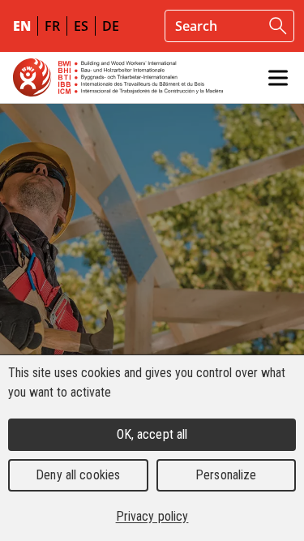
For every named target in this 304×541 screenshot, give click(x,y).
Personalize (225, 475)
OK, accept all (152, 434)
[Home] (118, 77)
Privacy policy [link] (152, 516)
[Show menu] (278, 78)
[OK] (278, 26)
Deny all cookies (78, 475)
